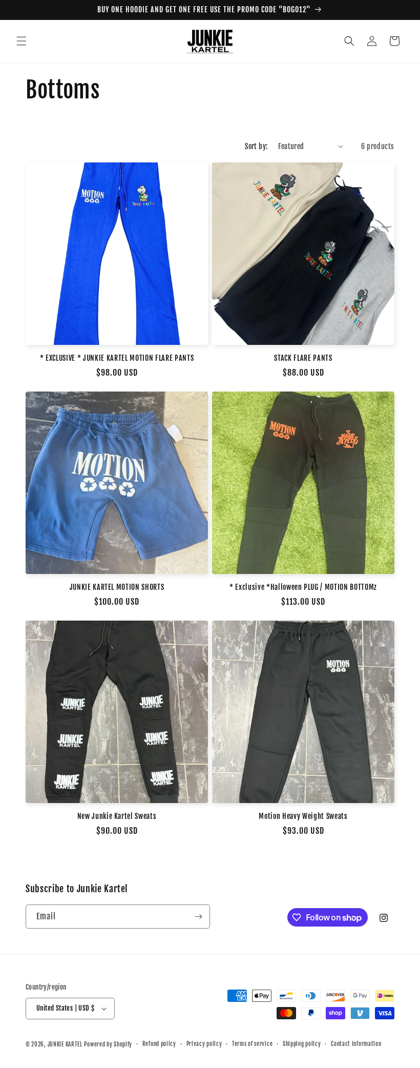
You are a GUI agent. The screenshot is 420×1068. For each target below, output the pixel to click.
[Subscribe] (198, 917)
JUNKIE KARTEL (65, 1044)
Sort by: (256, 146)
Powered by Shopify (108, 1044)
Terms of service (252, 1044)
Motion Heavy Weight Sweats (303, 816)
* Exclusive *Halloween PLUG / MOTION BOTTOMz (303, 587)
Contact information (356, 1044)
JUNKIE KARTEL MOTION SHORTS (117, 587)
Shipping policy (302, 1044)
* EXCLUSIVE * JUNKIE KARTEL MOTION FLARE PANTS (117, 358)
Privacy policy (204, 1044)
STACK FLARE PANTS (303, 358)
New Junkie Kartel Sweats (117, 816)
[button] (21, 41)
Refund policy (159, 1044)
